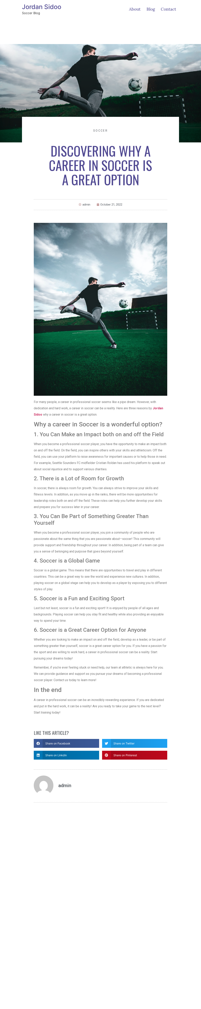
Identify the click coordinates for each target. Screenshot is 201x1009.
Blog (150, 9)
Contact (168, 9)
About (135, 9)
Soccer (100, 130)
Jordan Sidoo (41, 7)
